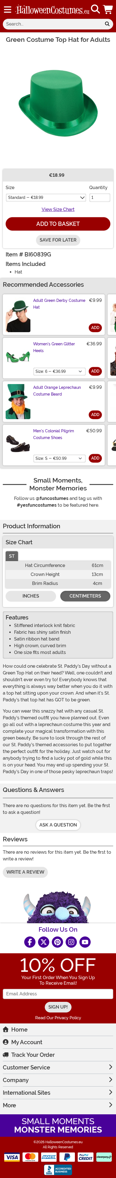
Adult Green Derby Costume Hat (59, 303)
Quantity (98, 187)
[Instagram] (71, 942)
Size (10, 187)
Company (16, 1080)
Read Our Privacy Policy (58, 1017)
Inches (31, 596)
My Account (26, 1042)
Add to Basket (58, 224)
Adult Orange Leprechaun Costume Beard (57, 390)
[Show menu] (7, 9)
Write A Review (25, 872)
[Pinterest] (57, 942)
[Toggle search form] (95, 9)
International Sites (26, 1092)
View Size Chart (58, 209)
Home (19, 1029)
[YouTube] (85, 942)
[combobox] (52, 24)
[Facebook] (29, 942)
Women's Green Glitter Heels (54, 347)
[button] (108, 9)
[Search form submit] (107, 24)
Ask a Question (58, 825)
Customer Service (26, 1067)
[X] (43, 942)
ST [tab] (12, 556)
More (9, 1105)
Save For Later (58, 240)
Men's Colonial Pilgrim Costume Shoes (53, 434)
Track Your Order (33, 1054)
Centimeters (85, 596)
